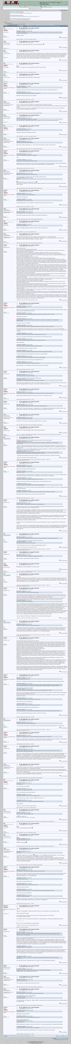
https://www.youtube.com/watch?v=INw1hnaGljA (26, 817)
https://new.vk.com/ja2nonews (21, 434)
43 (52, 26)
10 (34, 26)
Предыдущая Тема (58, 25)
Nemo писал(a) (28, 141)
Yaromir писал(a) (29, 31)
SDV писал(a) (28, 483)
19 (45, 26)
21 (48, 26)
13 (38, 26)
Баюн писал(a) (28, 600)
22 (49, 26)
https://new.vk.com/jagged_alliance (21, 435)
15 (40, 26)
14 (39, 26)
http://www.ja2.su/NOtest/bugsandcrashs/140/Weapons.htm (21, 13)
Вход (41, 3)
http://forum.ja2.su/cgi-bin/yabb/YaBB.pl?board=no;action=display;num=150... (25, 16)
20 (47, 26)
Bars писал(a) (28, 86)
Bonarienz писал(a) (29, 1010)
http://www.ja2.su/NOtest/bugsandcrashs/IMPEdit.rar (20, 19)
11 (35, 26)
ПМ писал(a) (27, 812)
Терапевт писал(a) (28, 173)
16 (42, 26)
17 (43, 26)
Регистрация (45, 3)
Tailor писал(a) (28, 118)
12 (37, 26)
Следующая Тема (64, 25)
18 (44, 26)
